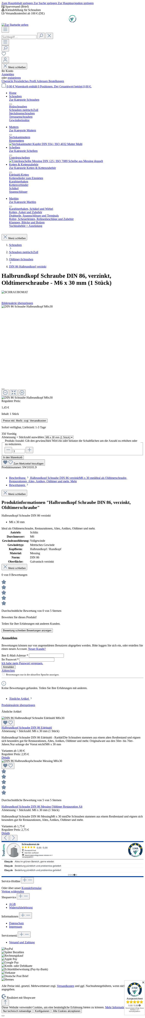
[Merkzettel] (4, 55)
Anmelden (8, 74)
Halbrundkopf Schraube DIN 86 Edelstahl (27, 727)
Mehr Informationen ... (118, 1007)
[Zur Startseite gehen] (15, 24)
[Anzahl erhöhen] (29, 450)
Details (6, 757)
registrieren (14, 77)
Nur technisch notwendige (17, 1011)
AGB (12, 904)
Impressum (15, 926)
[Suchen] (41, 36)
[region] (72, 352)
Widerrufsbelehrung (21, 907)
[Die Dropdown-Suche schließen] (49, 36)
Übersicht (8, 81)
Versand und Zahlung (22, 942)
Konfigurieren (42, 1011)
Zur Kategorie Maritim (22, 202)
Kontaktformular (31, 888)
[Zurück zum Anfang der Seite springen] (5, 1002)
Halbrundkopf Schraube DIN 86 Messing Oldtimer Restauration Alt (42, 806)
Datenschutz (16, 923)
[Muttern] (45, 144)
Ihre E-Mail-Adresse (15, 655)
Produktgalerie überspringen (18, 705)
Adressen (43, 81)
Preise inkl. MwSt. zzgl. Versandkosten (24, 420)
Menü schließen (17, 67)
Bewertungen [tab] (17, 485)
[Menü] (5, 30)
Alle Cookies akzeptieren (66, 1011)
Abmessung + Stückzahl (23, 437)
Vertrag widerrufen (13, 891)
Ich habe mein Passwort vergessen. (22, 663)
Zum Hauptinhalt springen (18, 3)
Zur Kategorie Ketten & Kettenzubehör (32, 167)
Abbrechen (8, 670)
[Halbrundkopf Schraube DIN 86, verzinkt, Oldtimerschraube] (27, 306)
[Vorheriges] (5, 838)
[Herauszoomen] (5, 393)
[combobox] (19, 37)
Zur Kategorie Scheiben (23, 150)
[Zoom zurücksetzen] (13, 393)
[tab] (68, 479)
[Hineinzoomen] (22, 393)
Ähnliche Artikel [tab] (19, 698)
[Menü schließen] (10, 104)
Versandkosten (65, 986)
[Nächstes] (13, 838)
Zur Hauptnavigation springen (76, 3)
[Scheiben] (56, 161)
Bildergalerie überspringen (17, 303)
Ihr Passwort (10, 659)
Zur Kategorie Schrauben (24, 99)
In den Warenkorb (12, 457)
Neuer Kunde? (37, 648)
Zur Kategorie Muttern (22, 130)
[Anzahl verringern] (8, 450)
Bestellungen (56, 81)
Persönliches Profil (25, 81)
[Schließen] (3, 389)
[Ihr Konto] (5, 60)
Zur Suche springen (46, 3)
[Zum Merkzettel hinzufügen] (8, 723)
